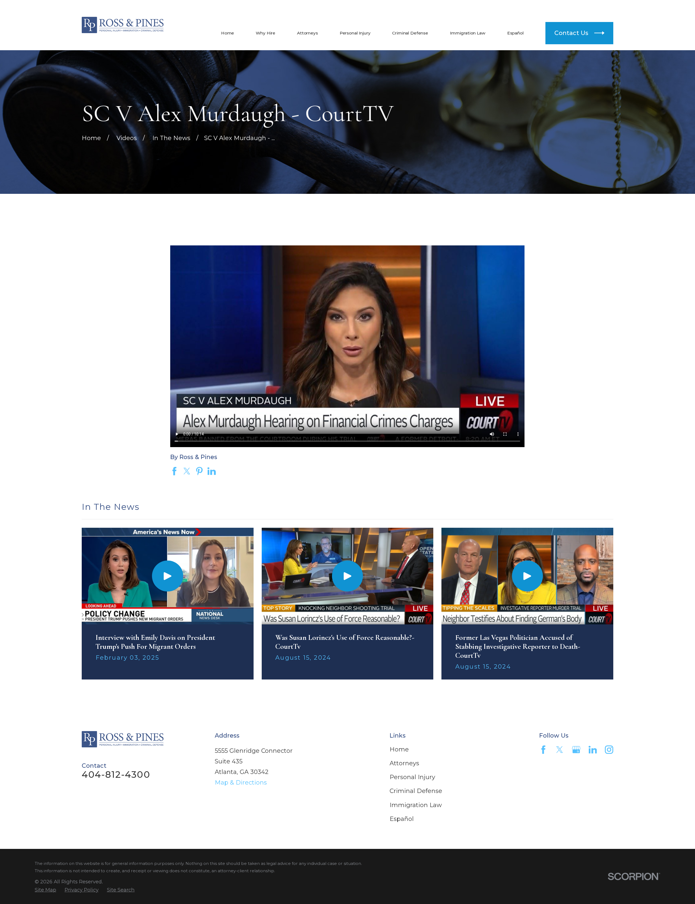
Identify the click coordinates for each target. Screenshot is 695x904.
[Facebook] (543, 749)
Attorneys (404, 763)
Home (399, 749)
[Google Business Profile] (576, 749)
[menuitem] (45, 889)
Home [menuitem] (227, 33)
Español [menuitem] (515, 33)
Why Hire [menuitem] (265, 33)
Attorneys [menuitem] (307, 33)
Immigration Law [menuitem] (467, 33)
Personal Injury (412, 777)
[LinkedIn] (593, 749)
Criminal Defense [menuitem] (410, 33)
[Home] (122, 25)
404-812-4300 (557, 8)
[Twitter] (559, 749)
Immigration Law (416, 805)
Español (402, 819)
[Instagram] (609, 749)
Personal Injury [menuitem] (355, 33)
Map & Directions (241, 782)
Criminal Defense (416, 791)
